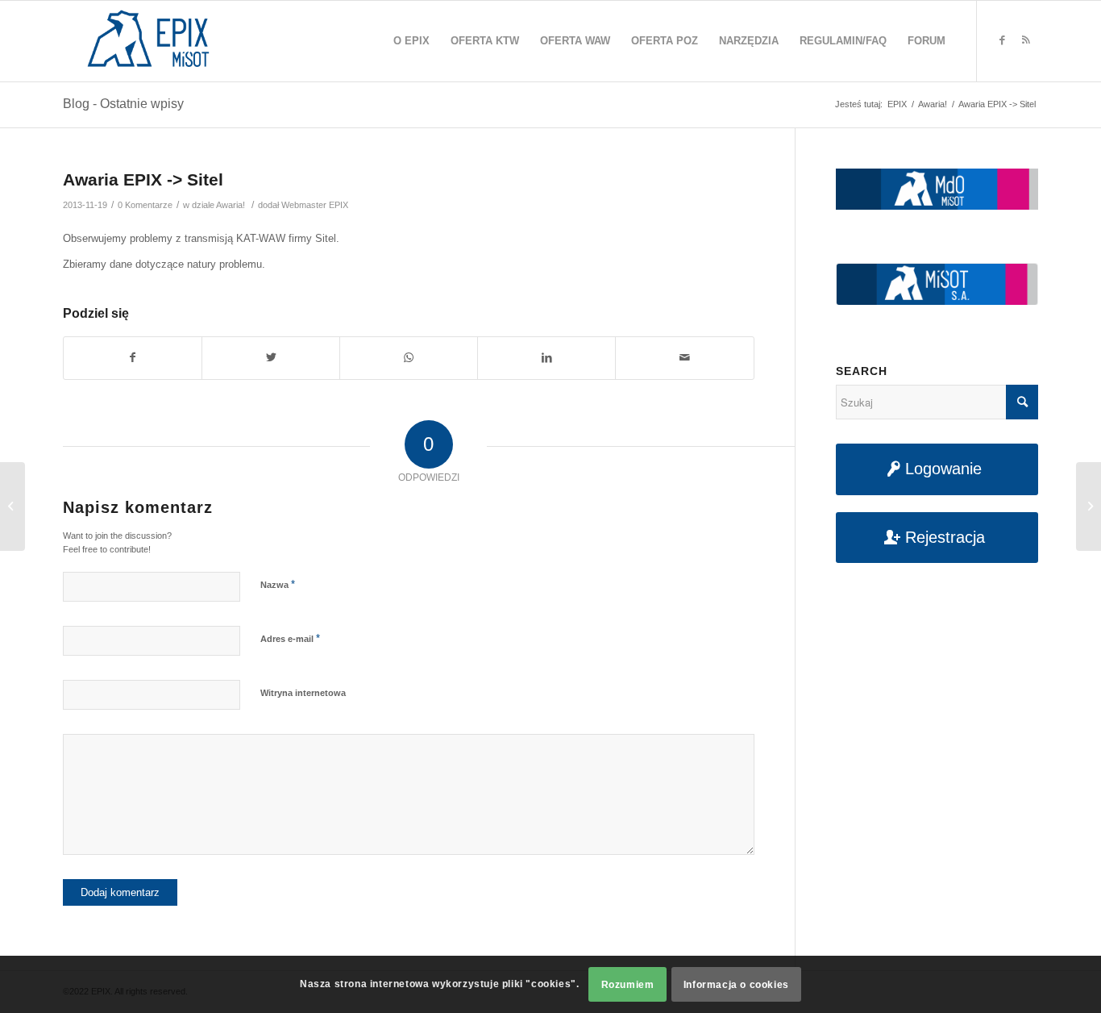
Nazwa (277, 584)
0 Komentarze (145, 205)
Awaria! (230, 205)
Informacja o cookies (736, 984)
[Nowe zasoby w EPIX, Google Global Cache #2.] (12, 506)
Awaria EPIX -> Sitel (143, 179)
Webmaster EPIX (314, 205)
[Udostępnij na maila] (684, 357)
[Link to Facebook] (1002, 40)
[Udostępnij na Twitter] (270, 357)
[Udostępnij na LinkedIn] (546, 357)
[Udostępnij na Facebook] (133, 357)
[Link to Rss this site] (1026, 40)
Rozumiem (627, 984)
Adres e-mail (290, 638)
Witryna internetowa (303, 693)
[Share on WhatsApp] (408, 357)
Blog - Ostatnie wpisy (123, 103)
